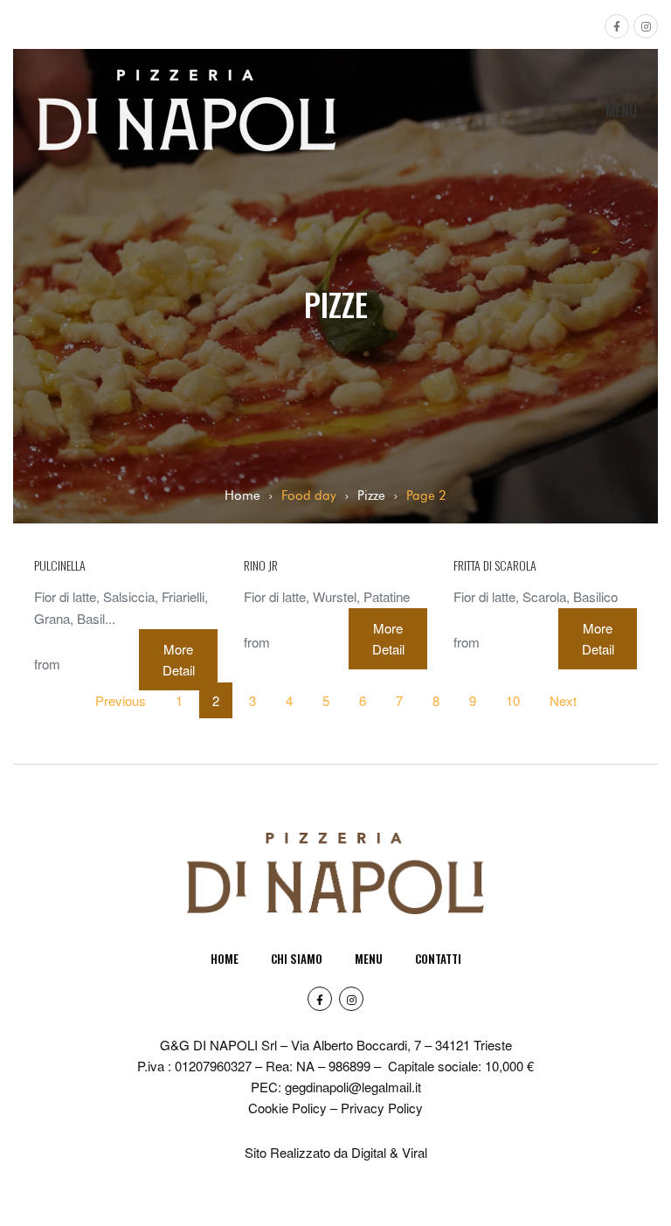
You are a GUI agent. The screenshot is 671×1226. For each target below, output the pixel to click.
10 (513, 700)
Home (242, 495)
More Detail (179, 659)
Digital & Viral (389, 1152)
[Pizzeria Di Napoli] (187, 77)
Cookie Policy (287, 1107)
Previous (120, 700)
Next (563, 700)
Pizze (371, 495)
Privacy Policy (382, 1107)
